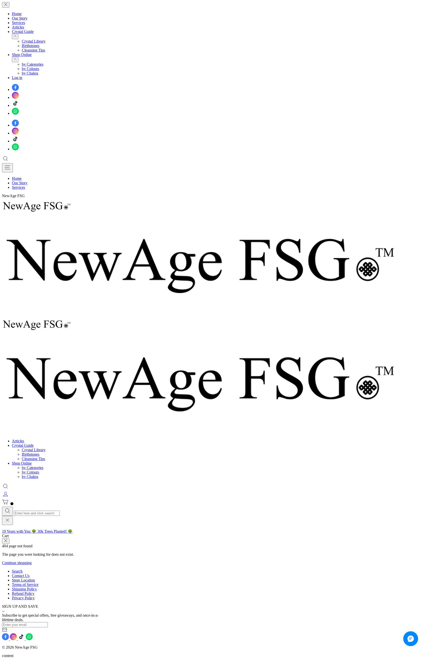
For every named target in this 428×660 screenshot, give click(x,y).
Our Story (19, 18)
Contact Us (20, 576)
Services (18, 23)
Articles (18, 27)
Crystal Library (34, 41)
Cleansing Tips (33, 50)
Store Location (23, 580)
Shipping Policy (24, 589)
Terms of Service (25, 584)
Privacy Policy (23, 598)
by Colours (30, 69)
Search (17, 571)
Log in (17, 78)
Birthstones (30, 46)
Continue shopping (17, 563)
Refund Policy (23, 593)
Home (17, 14)
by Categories (32, 64)
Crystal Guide (23, 31)
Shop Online (22, 55)
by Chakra (30, 73)
